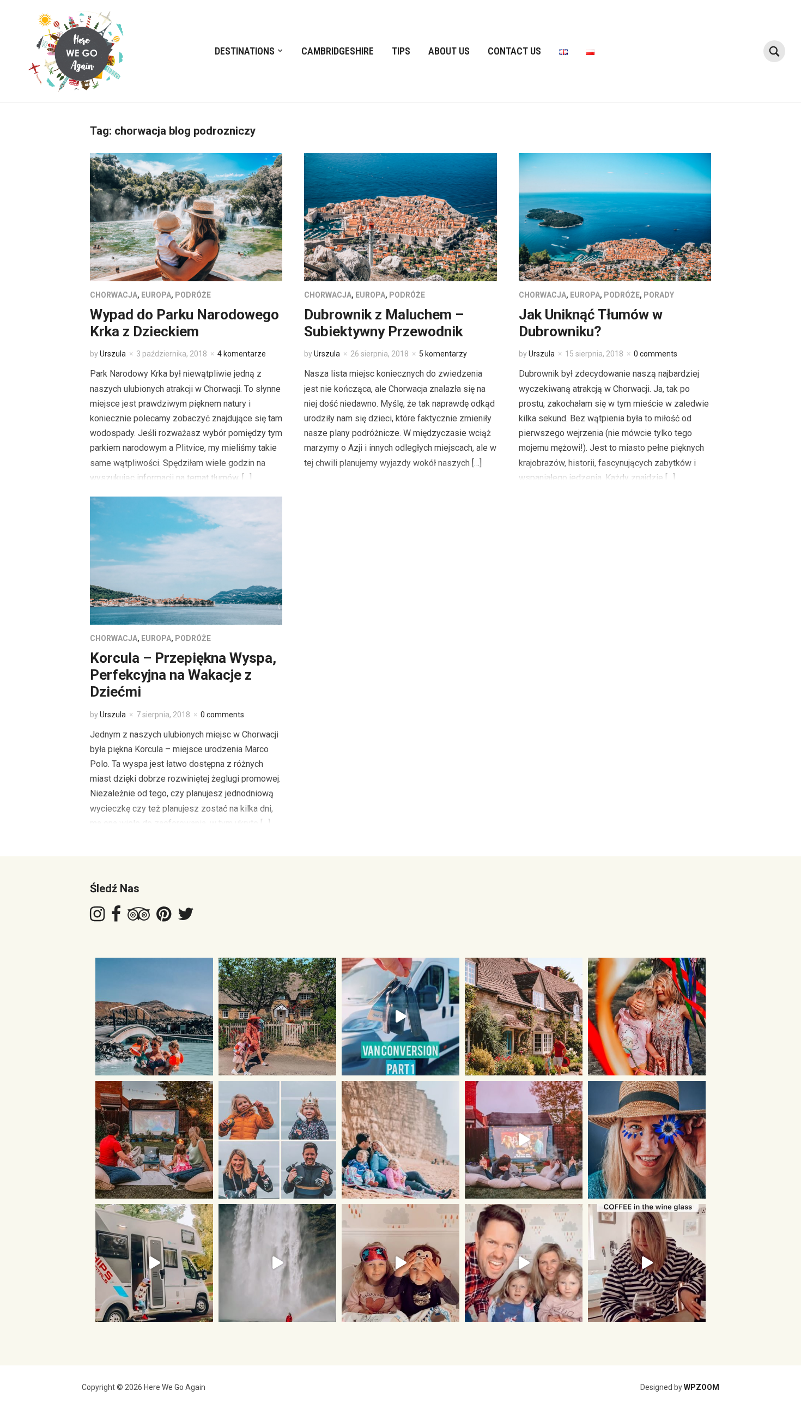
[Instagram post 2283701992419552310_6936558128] (523, 1263)
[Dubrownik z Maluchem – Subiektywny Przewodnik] (400, 216)
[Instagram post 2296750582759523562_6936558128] (523, 1140)
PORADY (659, 295)
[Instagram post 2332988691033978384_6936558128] (400, 1016)
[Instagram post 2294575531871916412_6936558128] (647, 1140)
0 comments (655, 353)
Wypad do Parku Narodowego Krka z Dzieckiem (184, 323)
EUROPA (156, 295)
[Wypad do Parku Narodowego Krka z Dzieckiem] (186, 216)
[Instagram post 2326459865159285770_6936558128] (523, 1016)
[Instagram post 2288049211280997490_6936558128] (400, 1263)
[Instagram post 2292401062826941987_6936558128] (154, 1263)
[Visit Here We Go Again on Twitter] (186, 917)
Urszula (113, 353)
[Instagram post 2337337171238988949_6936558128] (277, 1016)
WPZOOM (701, 1387)
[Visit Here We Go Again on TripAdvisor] (139, 917)
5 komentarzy (443, 353)
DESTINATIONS (245, 51)
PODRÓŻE (193, 295)
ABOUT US (449, 51)
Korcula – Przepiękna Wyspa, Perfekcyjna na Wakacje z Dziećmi (183, 675)
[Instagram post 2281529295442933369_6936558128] (647, 1263)
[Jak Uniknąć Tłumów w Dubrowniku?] (615, 216)
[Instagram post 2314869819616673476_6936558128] (154, 1140)
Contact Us (514, 51)
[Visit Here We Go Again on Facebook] (116, 917)
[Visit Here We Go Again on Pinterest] (163, 917)
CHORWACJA (113, 295)
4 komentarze (241, 353)
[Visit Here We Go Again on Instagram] (97, 917)
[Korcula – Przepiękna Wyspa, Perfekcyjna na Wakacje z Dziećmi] (186, 560)
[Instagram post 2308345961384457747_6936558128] (277, 1140)
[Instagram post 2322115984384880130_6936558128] (647, 1016)
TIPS (401, 51)
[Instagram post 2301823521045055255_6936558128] (400, 1140)
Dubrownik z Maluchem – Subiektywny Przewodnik (384, 323)
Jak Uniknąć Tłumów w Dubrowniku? (591, 323)
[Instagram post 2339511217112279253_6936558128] (154, 1016)
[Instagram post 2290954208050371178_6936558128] (277, 1263)
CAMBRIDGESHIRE (337, 51)
